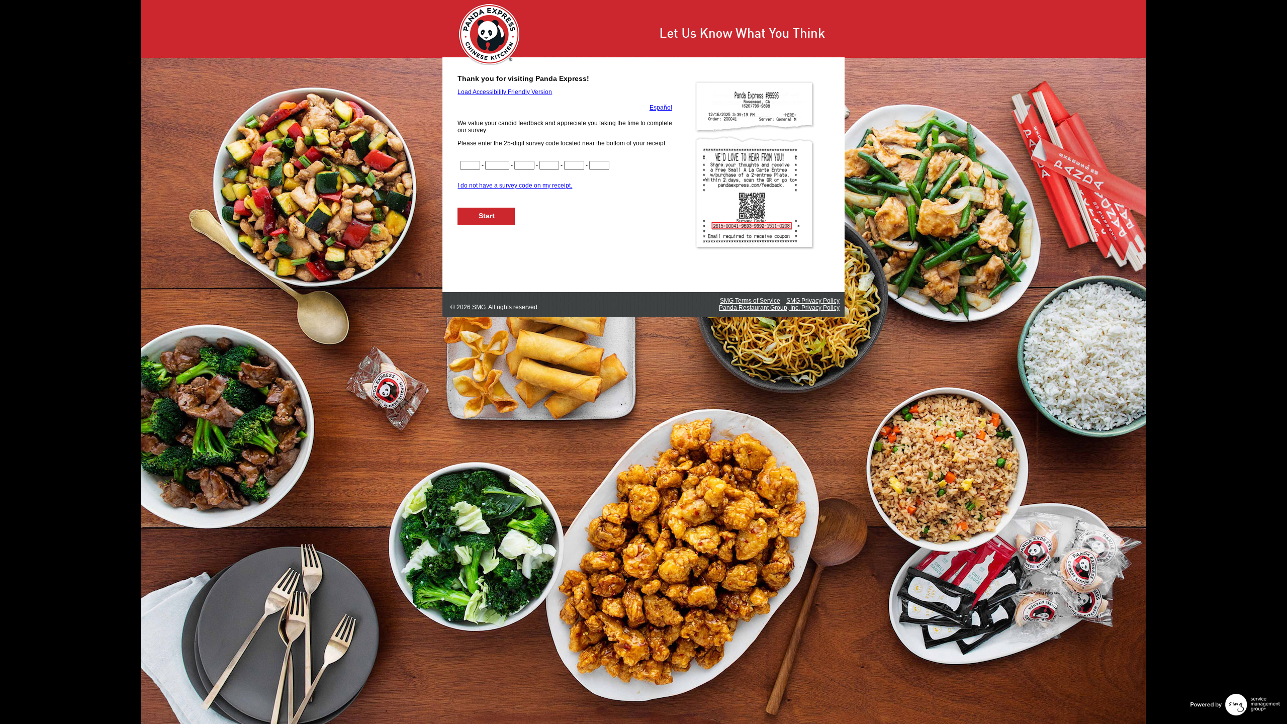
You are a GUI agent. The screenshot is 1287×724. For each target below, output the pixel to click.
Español (661, 107)
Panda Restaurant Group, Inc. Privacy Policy (779, 307)
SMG (479, 307)
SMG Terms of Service (750, 300)
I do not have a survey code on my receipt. (514, 185)
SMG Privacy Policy (813, 300)
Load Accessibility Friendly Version (504, 92)
